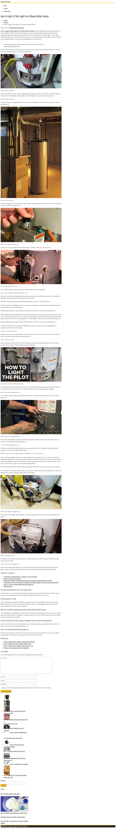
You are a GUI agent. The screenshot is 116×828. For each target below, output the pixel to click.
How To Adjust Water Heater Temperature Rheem (19, 642)
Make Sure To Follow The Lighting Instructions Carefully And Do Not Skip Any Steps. (28, 580)
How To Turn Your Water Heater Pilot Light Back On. (19, 584)
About (5, 5)
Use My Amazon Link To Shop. (12, 579)
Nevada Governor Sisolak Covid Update (13, 817)
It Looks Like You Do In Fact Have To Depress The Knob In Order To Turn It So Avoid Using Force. (31, 582)
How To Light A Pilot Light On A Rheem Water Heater (14, 822)
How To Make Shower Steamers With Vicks (14, 813)
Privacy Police (7, 11)
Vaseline (12, 28)
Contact (6, 8)
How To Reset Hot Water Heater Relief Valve (17, 644)
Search (3, 781)
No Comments (19, 28)
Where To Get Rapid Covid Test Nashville (16, 648)
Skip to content (5, 2)
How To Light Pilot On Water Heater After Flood (18, 646)
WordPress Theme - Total (9, 826)
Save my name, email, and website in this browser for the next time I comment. (26, 688)
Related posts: (8, 586)
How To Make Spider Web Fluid (10, 794)
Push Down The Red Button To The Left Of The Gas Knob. (20, 577)
